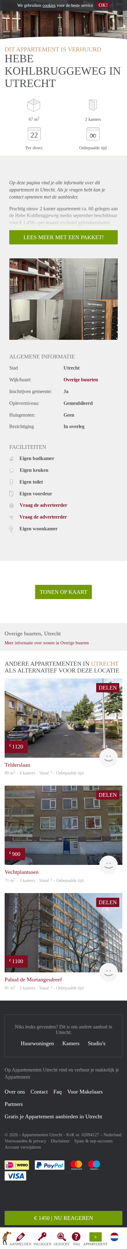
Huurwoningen (37, 1043)
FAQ (76, 1244)
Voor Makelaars (85, 1092)
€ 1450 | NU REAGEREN (63, 1218)
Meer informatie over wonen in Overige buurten (47, 643)
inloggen (42, 1244)
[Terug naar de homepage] (6, 1239)
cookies (49, 5)
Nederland (112, 1135)
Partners (14, 1104)
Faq (57, 1092)
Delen (108, 688)
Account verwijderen (23, 1147)
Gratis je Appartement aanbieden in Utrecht (53, 1116)
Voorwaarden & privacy (25, 1141)
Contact (39, 1092)
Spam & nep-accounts (93, 1141)
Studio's (96, 1043)
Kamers (71, 1043)
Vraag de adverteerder (43, 505)
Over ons (15, 1092)
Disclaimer (60, 1141)
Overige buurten (80, 379)
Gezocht (62, 1244)
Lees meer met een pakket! (63, 237)
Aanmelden (20, 1244)
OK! (103, 5)
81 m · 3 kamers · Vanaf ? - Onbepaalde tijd (44, 988)
